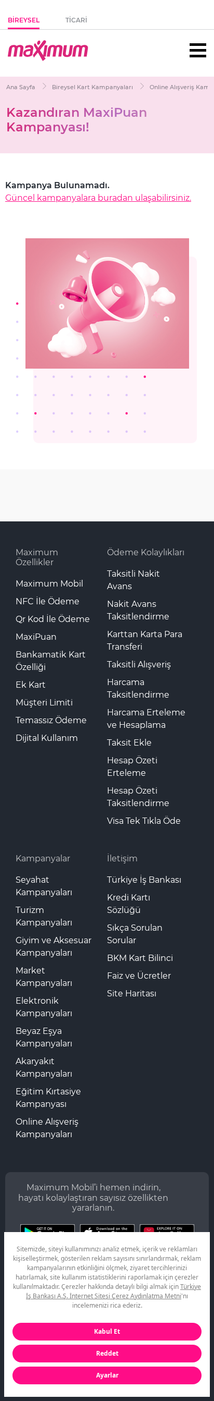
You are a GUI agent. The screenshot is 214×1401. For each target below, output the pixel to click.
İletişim (122, 858)
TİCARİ (76, 20)
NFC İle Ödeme (47, 601)
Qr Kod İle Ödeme (53, 619)
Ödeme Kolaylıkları (145, 552)
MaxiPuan (36, 637)
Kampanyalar (43, 858)
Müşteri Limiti (44, 703)
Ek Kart (31, 685)
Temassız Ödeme (51, 720)
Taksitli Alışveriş (139, 664)
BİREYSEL (23, 20)
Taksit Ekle (129, 743)
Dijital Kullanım (47, 738)
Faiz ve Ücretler (139, 976)
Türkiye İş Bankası (144, 880)
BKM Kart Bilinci (140, 958)
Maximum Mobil (49, 584)
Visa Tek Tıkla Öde (144, 821)
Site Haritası (131, 993)
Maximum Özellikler (37, 557)
